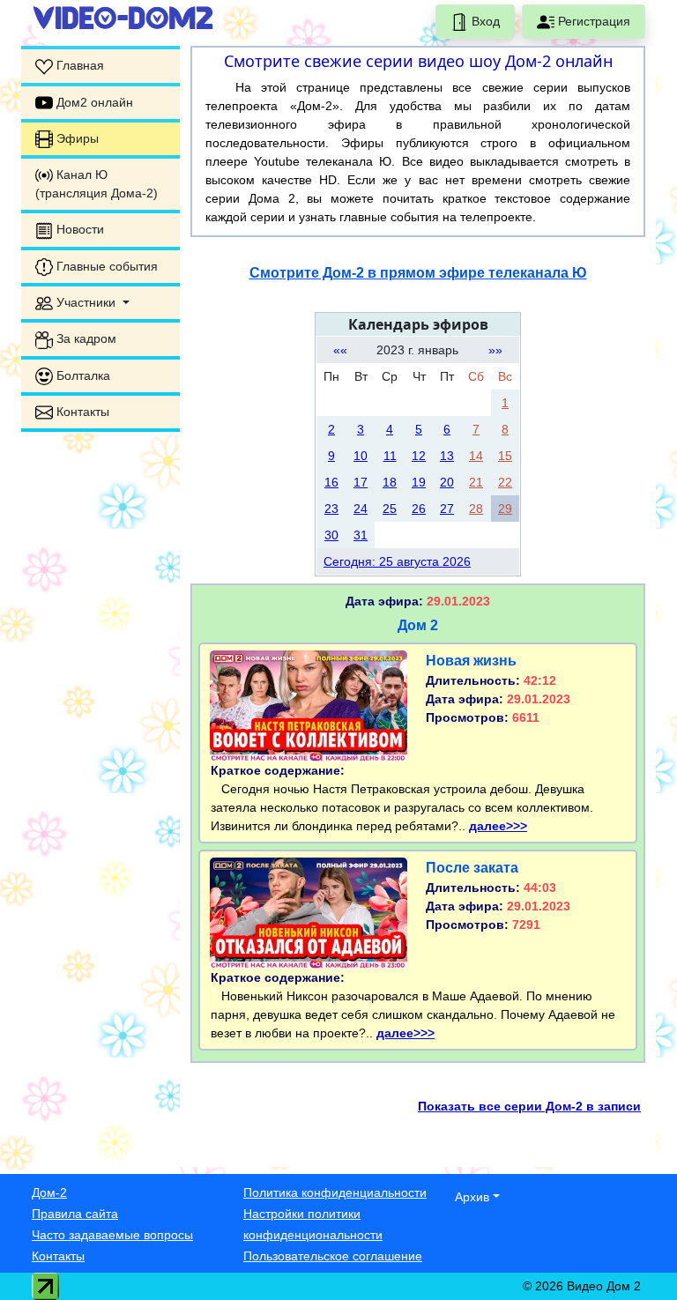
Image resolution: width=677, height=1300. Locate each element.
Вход (484, 21)
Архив (472, 1197)
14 (476, 456)
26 (419, 508)
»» (495, 350)
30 (331, 535)
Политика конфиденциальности (335, 1192)
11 (390, 456)
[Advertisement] (100, 710)
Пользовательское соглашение (332, 1256)
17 (360, 482)
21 (476, 482)
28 (476, 508)
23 (331, 508)
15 (505, 456)
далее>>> (498, 826)
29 (505, 508)
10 (360, 456)
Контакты (58, 1256)
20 (447, 482)
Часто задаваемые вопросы (112, 1235)
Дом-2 (49, 1192)
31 (360, 535)
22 (505, 482)
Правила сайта (75, 1214)
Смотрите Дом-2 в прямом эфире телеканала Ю (418, 272)
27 (447, 508)
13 (447, 456)
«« (340, 350)
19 (419, 482)
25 (390, 508)
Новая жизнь (471, 660)
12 (419, 456)
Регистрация (592, 21)
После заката (472, 867)
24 (360, 508)
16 (331, 482)
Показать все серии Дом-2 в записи (529, 1106)
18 (390, 482)
